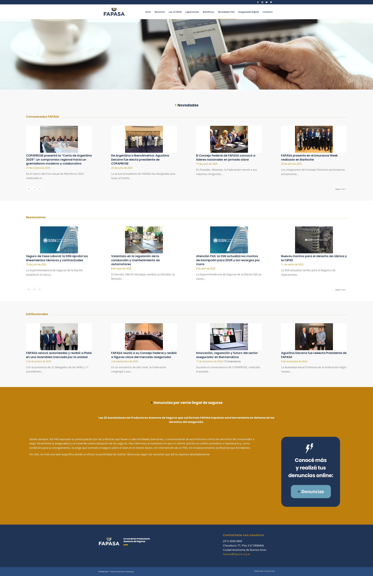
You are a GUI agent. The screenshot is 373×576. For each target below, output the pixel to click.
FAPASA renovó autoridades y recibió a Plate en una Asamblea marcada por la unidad (59, 355)
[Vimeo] (271, 2)
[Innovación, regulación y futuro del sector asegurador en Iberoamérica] (229, 336)
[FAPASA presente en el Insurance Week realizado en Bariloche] (314, 139)
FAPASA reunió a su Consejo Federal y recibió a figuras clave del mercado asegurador (144, 355)
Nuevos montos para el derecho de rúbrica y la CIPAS (314, 258)
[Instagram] (262, 2)
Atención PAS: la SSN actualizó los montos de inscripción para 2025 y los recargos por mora (228, 260)
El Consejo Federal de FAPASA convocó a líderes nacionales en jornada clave (225, 157)
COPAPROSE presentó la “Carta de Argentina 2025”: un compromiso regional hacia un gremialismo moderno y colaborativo (59, 159)
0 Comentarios (233, 361)
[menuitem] (148, 12)
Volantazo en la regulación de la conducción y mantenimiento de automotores (135, 260)
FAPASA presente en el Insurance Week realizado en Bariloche (309, 157)
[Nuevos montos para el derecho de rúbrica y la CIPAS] (314, 239)
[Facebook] (258, 2)
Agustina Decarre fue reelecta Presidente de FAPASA (313, 355)
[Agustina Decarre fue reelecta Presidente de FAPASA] (314, 336)
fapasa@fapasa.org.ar (236, 554)
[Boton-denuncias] (310, 472)
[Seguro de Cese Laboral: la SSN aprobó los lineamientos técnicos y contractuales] (59, 239)
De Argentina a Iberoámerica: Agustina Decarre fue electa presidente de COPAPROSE (140, 159)
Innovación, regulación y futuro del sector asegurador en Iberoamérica (227, 355)
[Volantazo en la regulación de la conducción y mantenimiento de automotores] (144, 239)
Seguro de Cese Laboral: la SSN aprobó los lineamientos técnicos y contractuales (57, 258)
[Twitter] (266, 2)
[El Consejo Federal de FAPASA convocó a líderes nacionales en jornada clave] (229, 139)
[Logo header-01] (114, 12)
